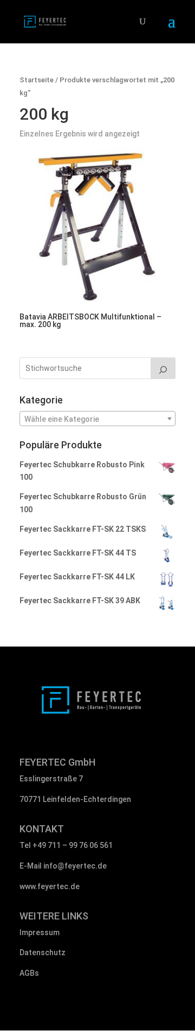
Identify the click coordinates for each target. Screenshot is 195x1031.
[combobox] (98, 418)
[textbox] (97, 419)
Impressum (40, 932)
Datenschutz (43, 952)
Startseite (37, 80)
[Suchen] (163, 368)
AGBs (29, 973)
